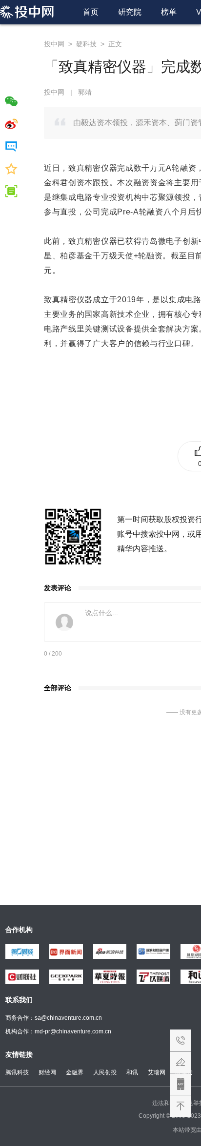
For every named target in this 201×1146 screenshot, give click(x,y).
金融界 (74, 1072)
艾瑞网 (156, 1072)
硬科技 (86, 44)
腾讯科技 (17, 1072)
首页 (91, 12)
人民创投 (105, 1072)
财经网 (47, 1072)
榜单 (169, 12)
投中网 (54, 44)
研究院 (129, 12)
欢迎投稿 (180, 1062)
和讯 (132, 1072)
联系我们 (180, 1040)
